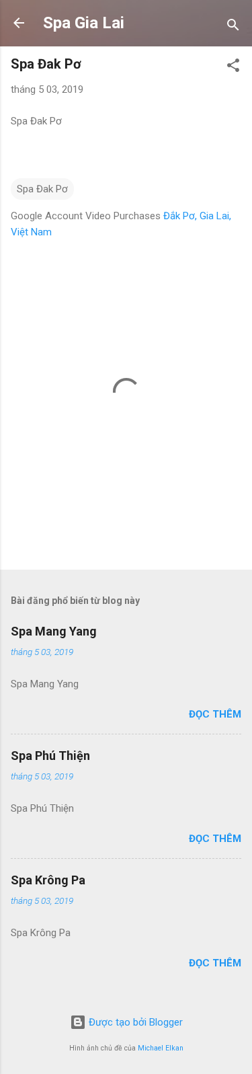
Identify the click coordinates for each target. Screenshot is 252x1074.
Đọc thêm (215, 714)
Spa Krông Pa (48, 880)
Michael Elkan (160, 1048)
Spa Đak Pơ (42, 189)
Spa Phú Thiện (50, 756)
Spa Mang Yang (54, 631)
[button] (233, 67)
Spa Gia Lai (83, 22)
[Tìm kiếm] (233, 27)
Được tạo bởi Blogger (134, 1022)
